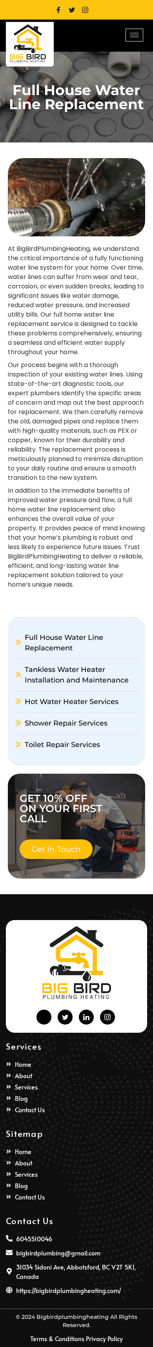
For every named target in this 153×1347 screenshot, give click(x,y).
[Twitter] (74, 9)
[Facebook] (61, 9)
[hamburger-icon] (134, 35)
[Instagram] (88, 9)
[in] (86, 1017)
